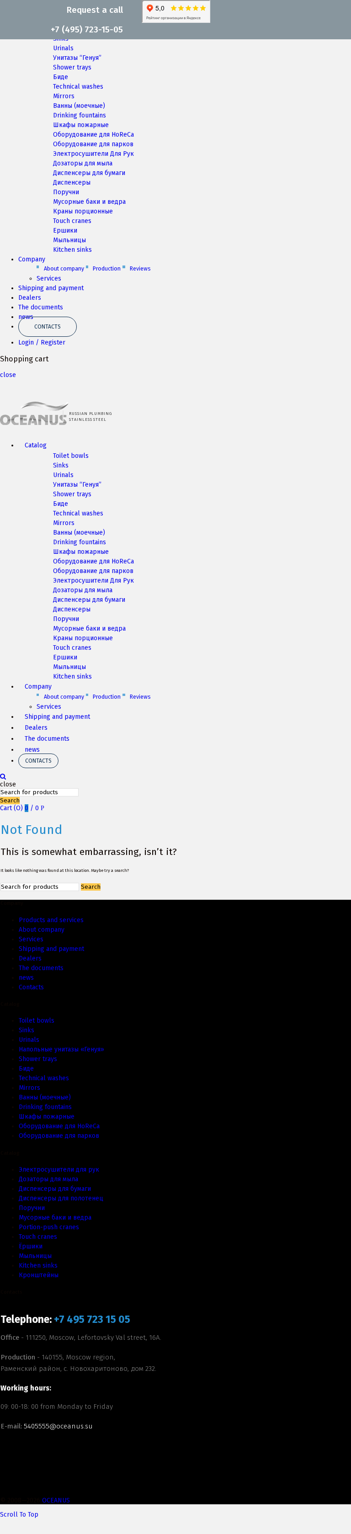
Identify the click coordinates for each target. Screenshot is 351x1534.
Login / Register (41, 342)
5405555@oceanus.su (58, 1426)
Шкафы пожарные (81, 125)
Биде (60, 77)
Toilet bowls (71, 456)
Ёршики (31, 1246)
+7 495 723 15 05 (92, 1319)
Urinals (63, 48)
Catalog (36, 445)
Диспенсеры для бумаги (89, 173)
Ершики (65, 230)
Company (31, 259)
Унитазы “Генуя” (77, 58)
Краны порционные (83, 211)
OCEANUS (56, 1500)
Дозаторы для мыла (82, 163)
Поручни (66, 192)
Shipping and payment (51, 288)
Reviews (140, 268)
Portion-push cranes (49, 1227)
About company (64, 268)
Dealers (29, 298)
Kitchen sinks (72, 250)
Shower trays (72, 67)
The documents (40, 307)
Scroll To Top (19, 1514)
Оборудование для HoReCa (93, 134)
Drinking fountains (79, 115)
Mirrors (63, 96)
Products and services (51, 920)
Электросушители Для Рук (93, 154)
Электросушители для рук (59, 1169)
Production (107, 268)
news (32, 750)
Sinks (61, 465)
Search (10, 800)
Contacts (47, 327)
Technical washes (78, 86)
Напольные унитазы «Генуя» (61, 1049)
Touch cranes (72, 221)
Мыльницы (69, 240)
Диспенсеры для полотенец (61, 1198)
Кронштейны (38, 1275)
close (8, 375)
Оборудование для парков (93, 144)
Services (49, 278)
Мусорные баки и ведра (89, 202)
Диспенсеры (71, 182)
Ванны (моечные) (79, 106)
